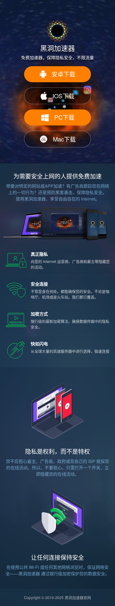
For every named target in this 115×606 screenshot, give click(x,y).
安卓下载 (63, 74)
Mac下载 (64, 139)
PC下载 (64, 117)
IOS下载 (63, 96)
